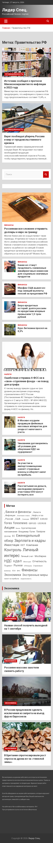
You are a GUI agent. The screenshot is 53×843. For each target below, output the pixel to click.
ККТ (22, 545)
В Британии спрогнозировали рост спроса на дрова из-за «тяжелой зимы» (25, 758)
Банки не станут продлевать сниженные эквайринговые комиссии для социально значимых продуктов (33, 271)
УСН (14, 571)
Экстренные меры (35, 575)
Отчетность (39, 561)
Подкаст (8, 566)
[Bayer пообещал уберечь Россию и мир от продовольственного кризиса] (26, 118)
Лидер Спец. (14, 9)
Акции (9, 528)
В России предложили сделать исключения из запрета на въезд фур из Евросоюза (24, 713)
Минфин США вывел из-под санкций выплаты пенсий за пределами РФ (32, 290)
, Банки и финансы (17, 512)
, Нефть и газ (37, 515)
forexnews (20, 523)
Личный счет (27, 556)
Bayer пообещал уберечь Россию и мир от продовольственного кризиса (24, 139)
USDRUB (42, 523)
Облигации (27, 562)
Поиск (46, 174)
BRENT (34, 518)
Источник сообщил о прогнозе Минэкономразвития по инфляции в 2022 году (25, 84)
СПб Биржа (28, 566)
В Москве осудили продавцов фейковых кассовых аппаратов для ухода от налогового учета (32, 426)
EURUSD (44, 519)
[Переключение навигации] (6, 21)
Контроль (12, 550)
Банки (18, 528)
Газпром (40, 531)
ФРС (18, 571)
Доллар (7, 536)
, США (17, 519)
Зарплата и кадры (30, 540)
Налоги (7, 374)
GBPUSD (32, 523)
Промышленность (14, 74)
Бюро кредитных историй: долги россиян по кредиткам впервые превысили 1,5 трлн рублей (32, 311)
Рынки (18, 565)
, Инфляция (9, 515)
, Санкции (25, 519)
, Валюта (37, 512)
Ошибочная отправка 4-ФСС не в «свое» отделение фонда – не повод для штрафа (26, 381)
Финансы (9, 225)
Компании (32, 545)
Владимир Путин (27, 531)
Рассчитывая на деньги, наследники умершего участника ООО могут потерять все (32, 490)
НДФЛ (17, 561)
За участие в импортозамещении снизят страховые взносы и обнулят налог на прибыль (32, 469)
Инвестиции (11, 545)
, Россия (8, 519)
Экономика (12, 575)
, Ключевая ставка (23, 516)
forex (8, 523)
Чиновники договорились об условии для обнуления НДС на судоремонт (33, 447)
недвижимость (25, 579)
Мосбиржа (40, 556)
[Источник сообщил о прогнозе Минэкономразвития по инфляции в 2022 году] (26, 62)
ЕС (13, 536)
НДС (8, 561)
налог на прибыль (11, 579)
